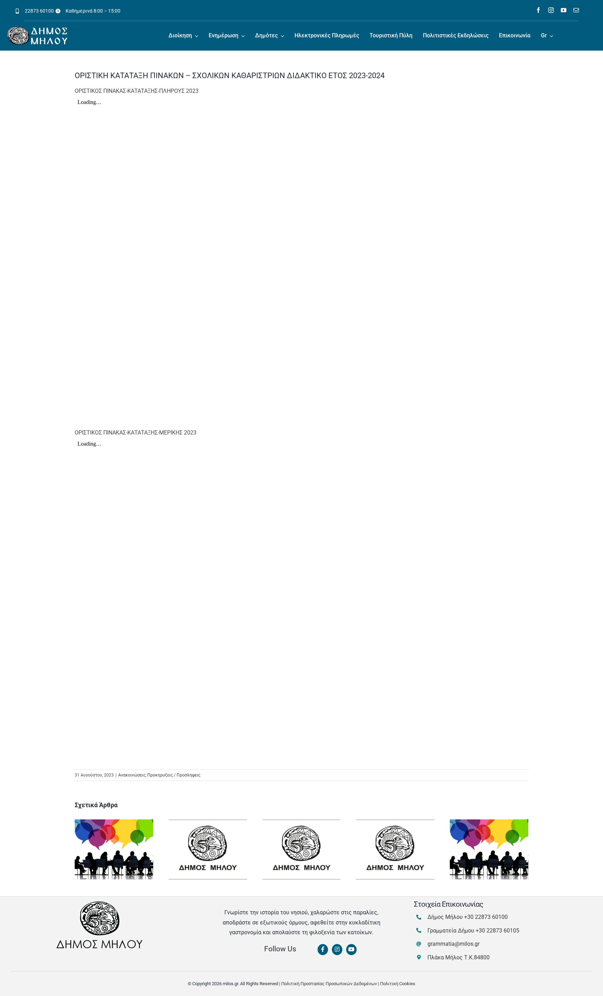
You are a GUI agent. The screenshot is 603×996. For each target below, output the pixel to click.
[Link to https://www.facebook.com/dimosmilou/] (323, 949)
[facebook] (538, 10)
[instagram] (551, 10)
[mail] (576, 10)
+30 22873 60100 (486, 917)
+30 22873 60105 (497, 930)
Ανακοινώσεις (132, 775)
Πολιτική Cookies (397, 983)
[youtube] (563, 10)
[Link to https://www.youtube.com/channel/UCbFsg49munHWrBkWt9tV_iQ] (351, 949)
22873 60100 (39, 11)
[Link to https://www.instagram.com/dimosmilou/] (337, 949)
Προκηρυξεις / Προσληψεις (173, 775)
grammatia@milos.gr (453, 944)
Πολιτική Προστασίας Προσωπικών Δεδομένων (329, 983)
